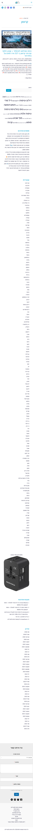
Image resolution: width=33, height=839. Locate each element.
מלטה (27, 406)
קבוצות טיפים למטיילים (13, 619)
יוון (9, 114)
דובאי (28, 302)
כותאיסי (27, 369)
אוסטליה (27, 188)
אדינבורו (27, 185)
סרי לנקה (27, 453)
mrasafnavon (24, 619)
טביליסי (27, 354)
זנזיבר (27, 346)
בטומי (27, 255)
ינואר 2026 (26, 639)
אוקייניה (27, 190)
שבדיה (27, 532)
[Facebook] (14, 8)
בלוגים (27, 262)
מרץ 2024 (26, 684)
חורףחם (26, 109)
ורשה (28, 341)
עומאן (27, 456)
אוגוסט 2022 (26, 716)
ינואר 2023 (26, 706)
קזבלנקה (27, 503)
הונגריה (27, 317)
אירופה (11, 59)
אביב (30, 96)
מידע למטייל (17, 811)
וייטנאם (27, 332)
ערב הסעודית (26, 458)
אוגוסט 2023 (26, 689)
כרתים (27, 374)
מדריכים (27, 394)
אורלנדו (27, 193)
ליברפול (27, 384)
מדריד (27, 391)
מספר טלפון (16, 784)
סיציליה (27, 438)
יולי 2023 (27, 691)
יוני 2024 (27, 676)
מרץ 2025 (26, 656)
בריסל (27, 275)
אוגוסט (25, 96)
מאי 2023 (26, 696)
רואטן (28, 522)
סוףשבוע (10, 118)
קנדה (28, 513)
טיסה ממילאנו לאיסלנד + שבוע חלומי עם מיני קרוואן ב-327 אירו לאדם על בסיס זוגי (16, 53)
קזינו (16, 122)
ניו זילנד (27, 423)
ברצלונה (27, 279)
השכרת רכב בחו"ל (16, 814)
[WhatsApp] (5, 8)
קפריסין (27, 515)
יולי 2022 (27, 718)
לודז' (28, 379)
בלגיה (27, 260)
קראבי (27, 518)
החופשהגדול (25, 105)
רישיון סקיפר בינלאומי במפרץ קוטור (16, 822)
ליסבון (27, 386)
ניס (28, 428)
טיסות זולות (26, 113)
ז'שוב (28, 344)
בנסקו (27, 270)
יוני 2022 (27, 721)
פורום (16, 816)
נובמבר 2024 (26, 664)
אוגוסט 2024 (26, 671)
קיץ (14, 122)
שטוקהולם (26, 537)
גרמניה (27, 294)
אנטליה (27, 220)
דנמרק (27, 307)
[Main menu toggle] (31, 2)
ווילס (28, 329)
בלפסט (27, 265)
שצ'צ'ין (27, 540)
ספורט (27, 446)
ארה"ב (11, 96)
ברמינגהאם (26, 277)
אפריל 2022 (26, 726)
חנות (16, 820)
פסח (21, 122)
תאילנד (27, 542)
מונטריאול (26, 399)
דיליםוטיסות (15, 101)
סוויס (23, 118)
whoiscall (25, 612)
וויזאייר (21, 105)
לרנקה (27, 389)
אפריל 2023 (26, 699)
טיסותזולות (17, 114)
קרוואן (18, 60)
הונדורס (27, 319)
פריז (28, 480)
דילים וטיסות (6, 59)
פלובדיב (27, 475)
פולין (23, 122)
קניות (10, 122)
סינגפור (27, 436)
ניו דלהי (27, 421)
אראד (28, 227)
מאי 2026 (26, 632)
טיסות (7, 109)
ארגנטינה (27, 230)
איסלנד (15, 59)
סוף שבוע (17, 118)
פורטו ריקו (26, 470)
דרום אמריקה (26, 309)
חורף (30, 109)
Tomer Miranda (24, 602)
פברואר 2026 (26, 637)
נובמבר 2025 (26, 644)
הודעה (16, 762)
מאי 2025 (26, 654)
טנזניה (27, 361)
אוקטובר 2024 (25, 666)
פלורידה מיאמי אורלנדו (23, 478)
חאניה (27, 349)
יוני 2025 (27, 652)
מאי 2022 (26, 723)
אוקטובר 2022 (25, 713)
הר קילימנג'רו (26, 324)
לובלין (27, 376)
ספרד (25, 122)
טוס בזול (19, 109)
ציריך (28, 483)
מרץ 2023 (26, 701)
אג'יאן (28, 96)
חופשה (7, 105)
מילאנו (29, 60)
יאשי (28, 364)
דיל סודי (8, 100)
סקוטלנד (27, 451)
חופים (17, 105)
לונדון (27, 118)
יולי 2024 (27, 674)
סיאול (28, 433)
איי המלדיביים (25, 203)
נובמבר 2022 (26, 711)
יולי (7, 114)
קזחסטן (27, 505)
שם (16, 776)
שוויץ (28, 535)
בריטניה (27, 272)
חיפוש (30, 87)
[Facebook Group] (11, 8)
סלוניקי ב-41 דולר (20, 616)
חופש (13, 105)
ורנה (28, 339)
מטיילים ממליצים (16, 812)
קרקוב (27, 520)
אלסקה (27, 213)
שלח (16, 794)
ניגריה (27, 418)
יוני (5, 114)
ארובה (27, 235)
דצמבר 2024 (26, 661)
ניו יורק (27, 426)
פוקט (28, 468)
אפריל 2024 (26, 681)
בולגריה (27, 245)
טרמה (11, 114)
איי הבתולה (26, 200)
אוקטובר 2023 (25, 686)
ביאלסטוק (26, 257)
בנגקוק (27, 267)
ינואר (4, 114)
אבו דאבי (27, 183)
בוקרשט (27, 250)
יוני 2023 (27, 694)
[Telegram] (2, 8)
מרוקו (28, 413)
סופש (28, 122)
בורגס (27, 252)
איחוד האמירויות (25, 195)
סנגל (28, 443)
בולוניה (27, 247)
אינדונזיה (27, 205)
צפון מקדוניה (26, 490)
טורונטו (27, 356)
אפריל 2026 (26, 634)
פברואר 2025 (26, 659)
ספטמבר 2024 (25, 669)
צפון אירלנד (26, 485)
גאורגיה (27, 284)
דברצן (27, 299)
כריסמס (30, 118)
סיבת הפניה (16, 754)
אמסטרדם (26, 215)
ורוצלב (27, 336)
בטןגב (4, 97)
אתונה (8, 96)
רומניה (27, 527)
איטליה (19, 59)
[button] (2, 3)
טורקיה (27, 359)
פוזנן (28, 463)
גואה (28, 289)
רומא (28, 525)
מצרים (27, 411)
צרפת (19, 122)
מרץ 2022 (26, 728)
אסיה (28, 222)
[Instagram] (8, 8)
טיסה (12, 109)
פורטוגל (27, 473)
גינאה (28, 292)
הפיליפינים (26, 322)
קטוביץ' (27, 508)
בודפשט (27, 242)
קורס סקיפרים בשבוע (16, 818)
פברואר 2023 (26, 704)
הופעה (29, 105)
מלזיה (27, 404)
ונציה (28, 334)
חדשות (27, 351)
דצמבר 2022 (26, 709)
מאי (25, 118)
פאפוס (27, 461)
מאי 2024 (26, 679)
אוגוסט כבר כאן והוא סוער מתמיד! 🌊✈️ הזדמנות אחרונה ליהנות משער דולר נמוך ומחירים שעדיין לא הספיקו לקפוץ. (17, 147)
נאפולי (27, 416)
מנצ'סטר (27, 408)
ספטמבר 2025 (25, 647)
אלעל (14, 97)
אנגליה (27, 217)
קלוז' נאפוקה (26, 510)
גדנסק (27, 287)
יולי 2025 (27, 649)
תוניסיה (27, 545)
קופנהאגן (27, 498)
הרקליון (27, 327)
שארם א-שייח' (25, 530)
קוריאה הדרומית (25, 500)
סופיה (6, 118)
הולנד (27, 314)
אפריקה (27, 225)
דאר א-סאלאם (25, 297)
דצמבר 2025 (26, 642)
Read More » (28, 78)
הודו (28, 312)
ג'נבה (28, 282)
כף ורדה (27, 371)
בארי (28, 240)
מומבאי (27, 396)
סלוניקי (27, 441)
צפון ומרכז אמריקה (24, 488)
